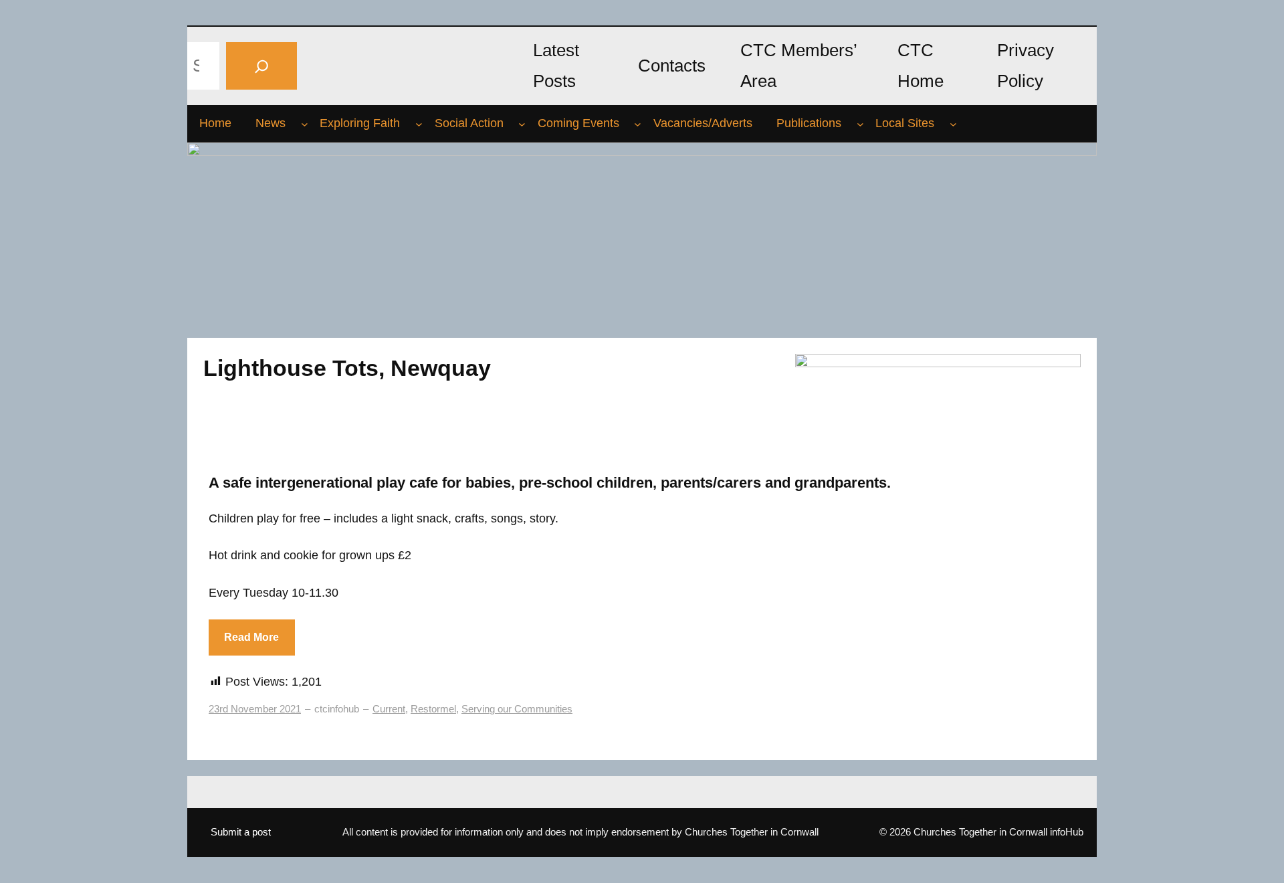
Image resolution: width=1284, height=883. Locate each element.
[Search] (261, 66)
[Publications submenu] (860, 124)
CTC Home (920, 65)
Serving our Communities (516, 708)
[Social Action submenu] (522, 124)
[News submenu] (304, 124)
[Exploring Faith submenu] (419, 124)
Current (388, 708)
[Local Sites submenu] (953, 124)
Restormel (433, 708)
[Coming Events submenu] (637, 124)
